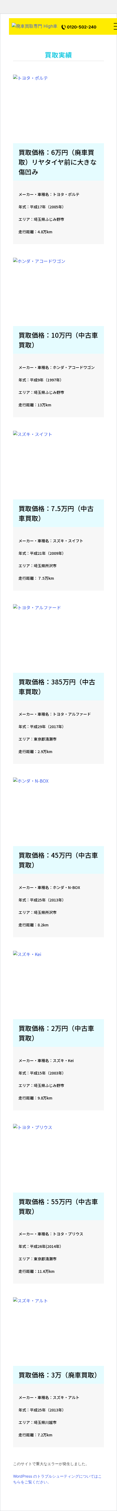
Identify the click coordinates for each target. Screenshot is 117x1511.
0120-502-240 (81, 27)
